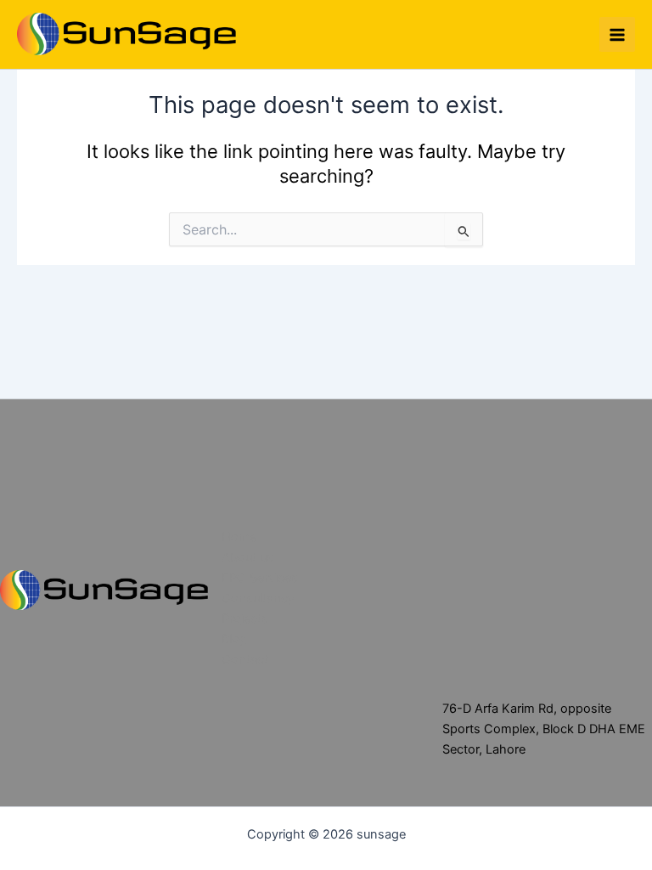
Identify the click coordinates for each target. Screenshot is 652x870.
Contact (245, 659)
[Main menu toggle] (617, 35)
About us (247, 557)
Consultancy (258, 598)
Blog (234, 639)
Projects (245, 618)
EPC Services (260, 577)
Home (239, 537)
